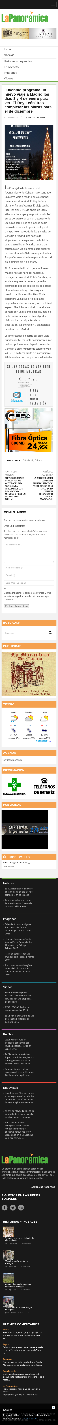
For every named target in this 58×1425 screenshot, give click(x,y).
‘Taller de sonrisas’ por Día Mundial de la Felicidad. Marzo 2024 (19, 957)
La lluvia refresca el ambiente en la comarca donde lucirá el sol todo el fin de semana (19, 892)
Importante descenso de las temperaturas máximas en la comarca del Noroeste (18, 903)
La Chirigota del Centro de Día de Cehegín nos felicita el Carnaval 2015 (19, 1019)
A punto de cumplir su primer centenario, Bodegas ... (18, 1285)
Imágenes (10, 72)
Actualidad (28, 460)
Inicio (7, 49)
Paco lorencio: (10, 1371)
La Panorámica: (10, 1386)
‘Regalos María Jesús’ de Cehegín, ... (16, 1262)
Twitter (42, 117)
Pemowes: (8, 1359)
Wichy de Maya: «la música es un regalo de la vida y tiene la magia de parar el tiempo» (19, 1114)
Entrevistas (11, 67)
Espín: (6, 1345)
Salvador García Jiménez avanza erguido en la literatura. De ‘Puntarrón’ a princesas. (19, 1072)
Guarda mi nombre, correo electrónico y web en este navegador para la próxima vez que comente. (27, 596)
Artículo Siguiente (43, 485)
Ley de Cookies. (30, 1419)
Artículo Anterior (15, 485)
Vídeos (8, 78)
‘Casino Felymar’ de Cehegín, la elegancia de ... (19, 1239)
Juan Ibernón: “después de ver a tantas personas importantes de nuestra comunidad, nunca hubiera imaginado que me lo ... (19, 1099)
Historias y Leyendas (18, 61)
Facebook (31, 117)
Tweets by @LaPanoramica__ (16, 863)
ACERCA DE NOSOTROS (43, 1187)
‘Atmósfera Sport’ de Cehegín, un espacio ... (18, 1308)
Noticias (9, 55)
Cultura (38, 460)
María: (6, 1330)
